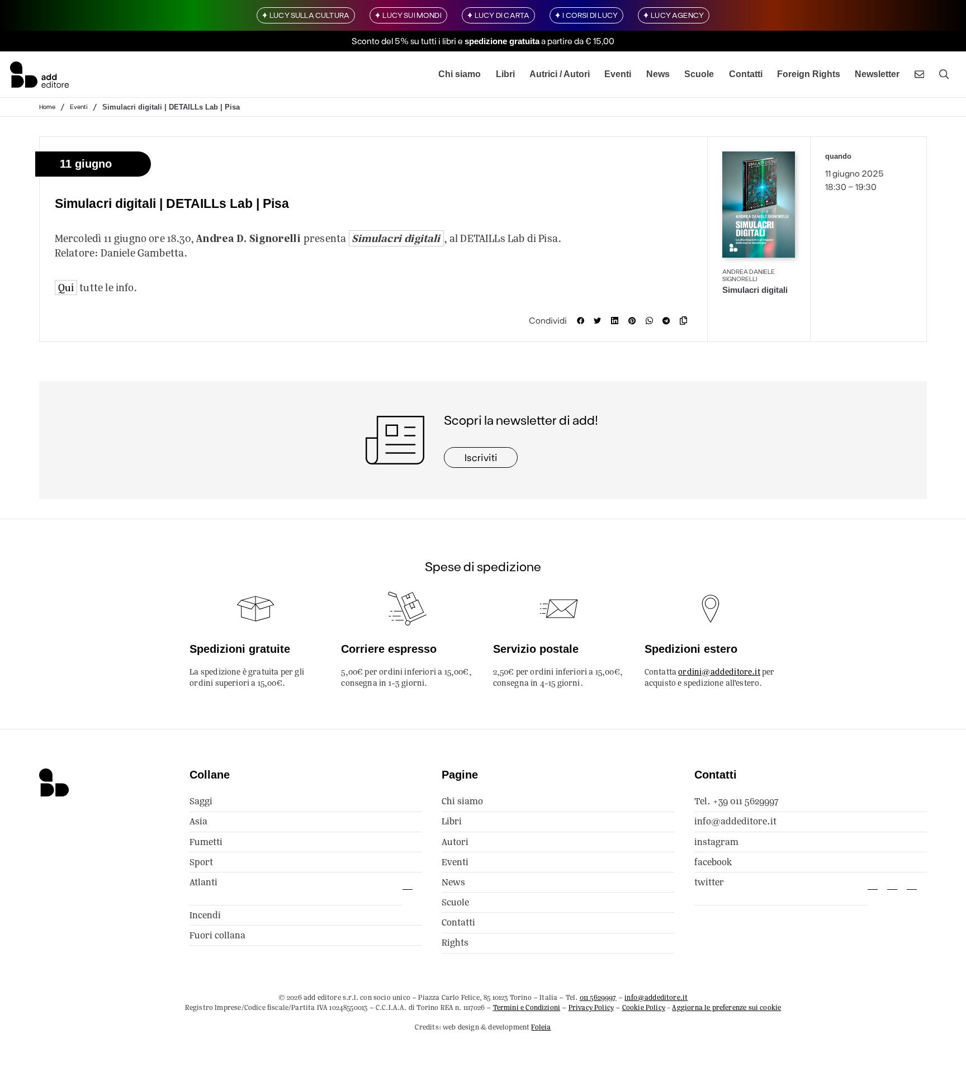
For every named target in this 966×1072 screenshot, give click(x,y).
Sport (201, 862)
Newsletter (877, 74)
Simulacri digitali (396, 238)
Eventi (617, 74)
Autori (455, 842)
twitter (709, 882)
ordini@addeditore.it (719, 671)
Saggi (201, 801)
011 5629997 (598, 997)
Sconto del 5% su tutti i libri (404, 41)
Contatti (746, 74)
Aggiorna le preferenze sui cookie (726, 1007)
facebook (713, 862)
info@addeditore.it (735, 821)
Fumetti (206, 842)
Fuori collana (217, 935)
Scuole (699, 74)
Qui (66, 288)
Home (47, 106)
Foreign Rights (808, 74)
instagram (716, 842)
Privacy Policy (591, 1007)
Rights (455, 942)
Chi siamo (459, 74)
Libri (505, 74)
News (658, 74)
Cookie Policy (643, 1007)
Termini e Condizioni (527, 1007)
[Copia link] (686, 320)
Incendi (205, 915)
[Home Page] (39, 74)
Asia (198, 821)
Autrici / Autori (559, 74)
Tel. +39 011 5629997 (736, 801)
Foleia (541, 1027)
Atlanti (203, 882)
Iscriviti (481, 457)
